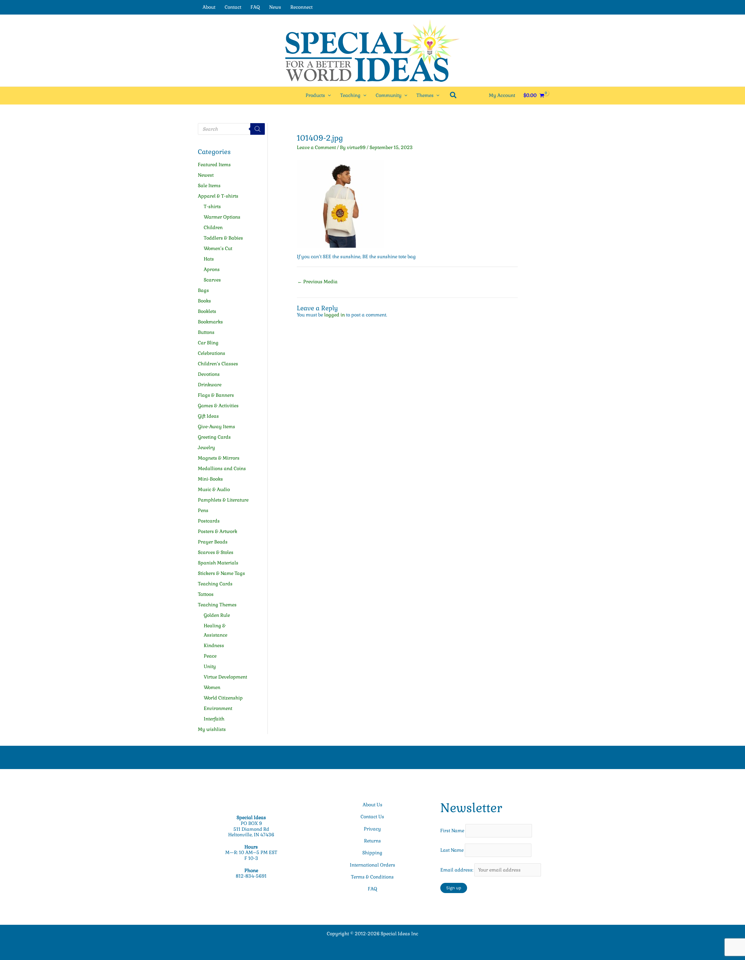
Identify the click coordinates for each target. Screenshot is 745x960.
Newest (206, 175)
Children (213, 227)
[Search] (257, 129)
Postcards (209, 521)
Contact (233, 7)
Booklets (207, 311)
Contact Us (372, 817)
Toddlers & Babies (223, 238)
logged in (334, 315)
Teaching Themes (217, 605)
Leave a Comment (316, 147)
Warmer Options (222, 217)
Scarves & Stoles (215, 552)
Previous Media (317, 282)
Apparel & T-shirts (218, 196)
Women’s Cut (218, 248)
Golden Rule (217, 615)
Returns (372, 841)
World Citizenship (223, 698)
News (275, 7)
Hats (209, 259)
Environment (218, 708)
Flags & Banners (216, 395)
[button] (328, 95)
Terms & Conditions (372, 877)
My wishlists (212, 729)
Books (204, 301)
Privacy (372, 829)
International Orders (372, 865)
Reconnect (301, 7)
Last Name (452, 850)
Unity (210, 666)
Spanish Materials (218, 563)
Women (212, 687)
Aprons (212, 269)
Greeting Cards (214, 437)
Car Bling (208, 343)
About (209, 7)
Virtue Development (225, 677)
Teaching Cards (215, 584)
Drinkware (209, 385)
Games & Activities (218, 406)
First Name (452, 831)
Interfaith (214, 719)
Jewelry (206, 447)
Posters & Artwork (217, 531)
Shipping (372, 853)
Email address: (457, 870)
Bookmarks (210, 322)
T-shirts (212, 206)
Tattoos (206, 594)
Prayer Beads (213, 542)
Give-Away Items (216, 427)
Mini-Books (210, 479)
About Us (372, 805)
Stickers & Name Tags (221, 573)
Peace (210, 656)
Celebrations (211, 353)
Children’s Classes (218, 364)
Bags (203, 290)
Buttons (206, 332)
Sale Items (209, 186)
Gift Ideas (208, 416)
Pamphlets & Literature (223, 500)
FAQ (255, 7)
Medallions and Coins (222, 468)
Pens (203, 510)
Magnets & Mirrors (219, 458)
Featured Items (214, 165)
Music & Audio (214, 489)
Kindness (214, 645)
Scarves (212, 280)
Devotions (209, 374)
